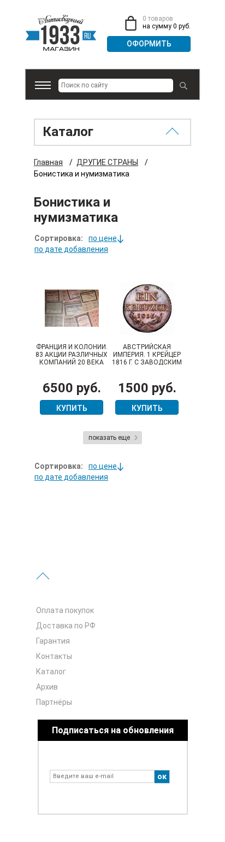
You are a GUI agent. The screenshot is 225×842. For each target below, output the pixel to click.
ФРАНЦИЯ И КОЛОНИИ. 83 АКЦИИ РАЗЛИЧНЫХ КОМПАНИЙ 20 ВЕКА (71, 354)
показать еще (109, 437)
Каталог (51, 671)
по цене (102, 238)
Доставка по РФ (66, 625)
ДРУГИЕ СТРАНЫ (107, 162)
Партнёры (54, 702)
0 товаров (158, 18)
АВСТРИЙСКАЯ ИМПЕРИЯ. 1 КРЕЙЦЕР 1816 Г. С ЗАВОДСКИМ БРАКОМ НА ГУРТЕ (147, 358)
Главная (48, 162)
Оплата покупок (65, 610)
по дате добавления (71, 249)
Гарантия (53, 641)
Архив (47, 686)
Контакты (54, 656)
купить (71, 408)
